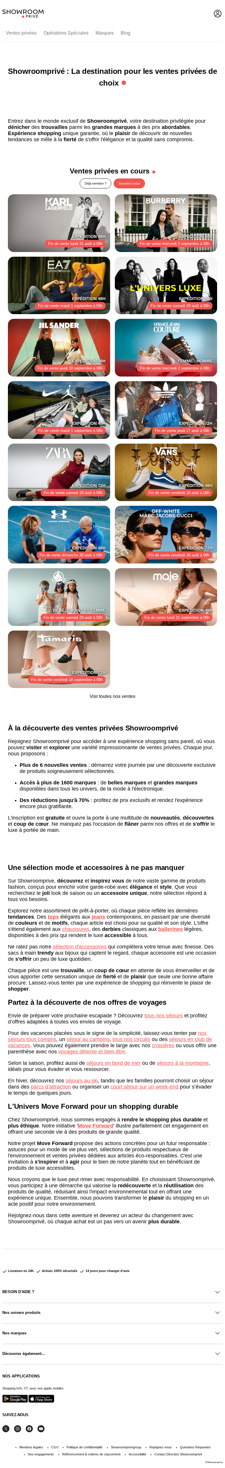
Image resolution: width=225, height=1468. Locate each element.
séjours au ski (82, 1081)
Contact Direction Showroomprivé (178, 1454)
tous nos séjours (163, 1016)
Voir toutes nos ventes (112, 696)
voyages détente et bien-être (91, 1052)
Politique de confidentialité (85, 1447)
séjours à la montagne (183, 1063)
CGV (54, 1447)
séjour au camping (88, 1039)
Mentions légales (31, 1447)
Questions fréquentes (195, 1447)
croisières (163, 1045)
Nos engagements (41, 1454)
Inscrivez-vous (129, 183)
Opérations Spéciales (66, 32)
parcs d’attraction (51, 1087)
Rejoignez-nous (160, 1447)
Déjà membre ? (95, 183)
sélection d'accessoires (80, 947)
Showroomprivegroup (126, 1447)
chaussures (75, 929)
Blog (125, 32)
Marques (105, 32)
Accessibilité (137, 1454)
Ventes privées (21, 32)
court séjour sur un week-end (144, 1087)
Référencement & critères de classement (91, 1454)
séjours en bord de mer (113, 1063)
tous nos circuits (131, 1039)
